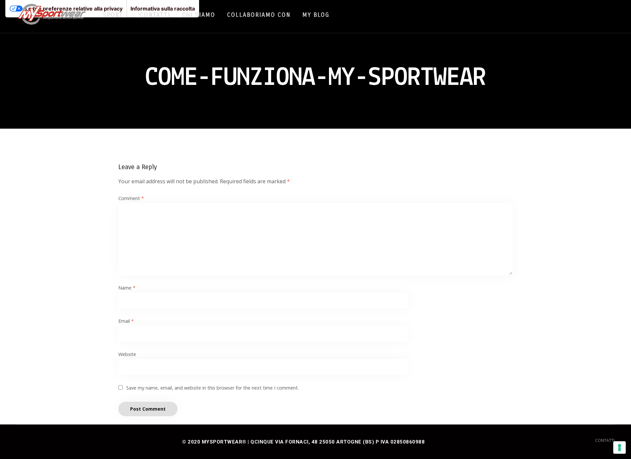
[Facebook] (579, 14)
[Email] (604, 14)
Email (126, 321)
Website (127, 354)
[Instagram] (592, 14)
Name (126, 288)
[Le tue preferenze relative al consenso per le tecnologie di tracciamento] (619, 447)
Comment (131, 198)
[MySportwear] (51, 16)
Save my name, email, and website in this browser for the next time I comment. (212, 388)
